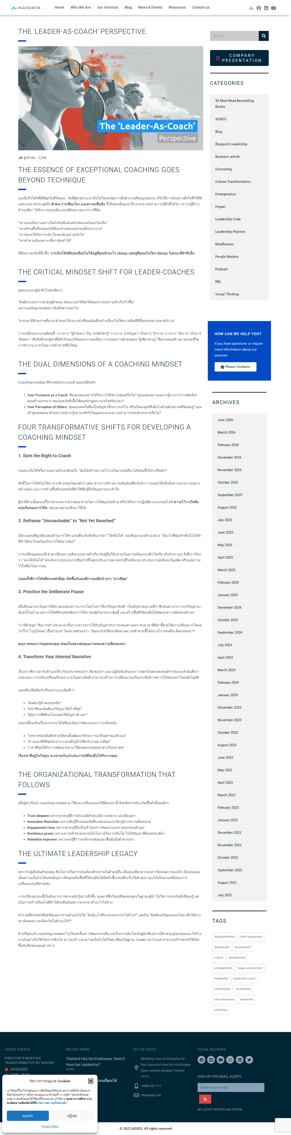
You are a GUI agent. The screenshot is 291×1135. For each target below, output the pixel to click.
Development (237, 957)
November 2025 (229, 470)
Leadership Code (228, 219)
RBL (218, 282)
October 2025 (228, 482)
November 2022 (229, 845)
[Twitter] (249, 1060)
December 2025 (229, 457)
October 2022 (228, 858)
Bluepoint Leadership (231, 144)
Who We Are (81, 7)
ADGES (220, 119)
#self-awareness (251, 936)
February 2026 (228, 445)
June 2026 (225, 420)
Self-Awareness (224, 999)
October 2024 (228, 620)
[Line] (211, 1060)
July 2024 (225, 645)
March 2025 (226, 570)
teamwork (246, 999)
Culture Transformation (233, 182)
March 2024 (226, 670)
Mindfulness (224, 244)
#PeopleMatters (224, 936)
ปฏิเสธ (72, 1116)
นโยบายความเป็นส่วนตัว (52, 1103)
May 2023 (225, 770)
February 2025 (228, 582)
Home (59, 7)
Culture (218, 957)
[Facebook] (259, 8)
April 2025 (225, 557)
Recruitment (243, 989)
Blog (128, 7)
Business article (227, 157)
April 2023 (225, 783)
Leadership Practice (230, 232)
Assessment (243, 947)
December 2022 (229, 833)
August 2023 (227, 745)
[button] (90, 1081)
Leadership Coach (244, 978)
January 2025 (228, 595)
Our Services (107, 7)
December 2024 (229, 607)
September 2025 (230, 495)
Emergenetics (225, 194)
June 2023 (225, 758)
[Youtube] (274, 8)
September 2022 (230, 870)
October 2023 (228, 733)
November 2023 (229, 720)
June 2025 (225, 532)
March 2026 (226, 432)
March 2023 (226, 795)
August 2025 (227, 507)
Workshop (220, 1010)
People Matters (226, 257)
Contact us (201, 7)
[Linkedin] (266, 8)
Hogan (220, 207)
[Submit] (205, 1099)
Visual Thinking (227, 294)
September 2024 (230, 632)
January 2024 (228, 695)
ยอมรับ (28, 1116)
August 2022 (227, 883)
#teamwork (221, 947)
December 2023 (229, 708)
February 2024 (228, 682)
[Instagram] (230, 1060)
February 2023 (228, 808)
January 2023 (228, 820)
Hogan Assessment (250, 968)
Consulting (223, 169)
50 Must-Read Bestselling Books (234, 104)
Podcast (221, 269)
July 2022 (225, 895)
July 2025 (225, 520)
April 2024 (225, 657)
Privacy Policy (50, 1126)
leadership (221, 978)
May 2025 (225, 545)
